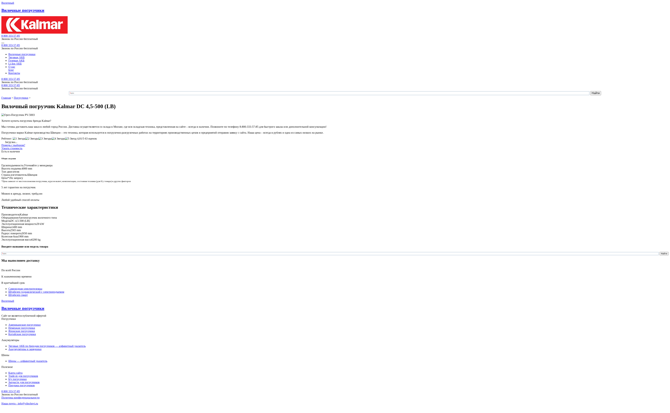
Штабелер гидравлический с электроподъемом (36, 291)
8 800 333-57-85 (10, 35)
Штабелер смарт (18, 295)
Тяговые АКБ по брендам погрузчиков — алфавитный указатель (47, 346)
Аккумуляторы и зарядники (25, 349)
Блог (11, 69)
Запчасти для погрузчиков (24, 382)
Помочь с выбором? (13, 145)
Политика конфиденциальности (20, 397)
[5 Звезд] (70, 138)
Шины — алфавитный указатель (27, 361)
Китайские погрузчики (22, 334)
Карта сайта (15, 372)
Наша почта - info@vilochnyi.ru (19, 403)
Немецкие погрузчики (21, 327)
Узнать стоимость (11, 148)
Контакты (14, 73)
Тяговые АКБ (16, 57)
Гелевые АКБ (16, 60)
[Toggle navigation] (2, 43)
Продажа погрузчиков (21, 385)
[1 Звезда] (19, 138)
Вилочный (7, 2)
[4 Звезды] (58, 138)
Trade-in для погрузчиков (23, 376)
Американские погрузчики (24, 324)
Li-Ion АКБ (15, 63)
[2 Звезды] (32, 138)
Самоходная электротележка (25, 288)
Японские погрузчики (21, 331)
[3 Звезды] (45, 138)
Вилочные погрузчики (21, 54)
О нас (11, 66)
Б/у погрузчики (17, 379)
